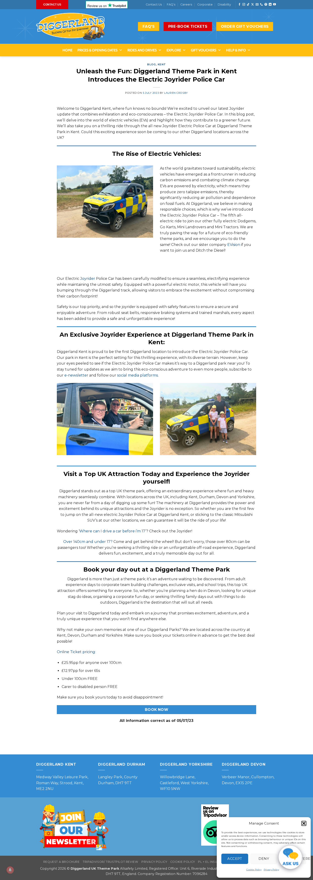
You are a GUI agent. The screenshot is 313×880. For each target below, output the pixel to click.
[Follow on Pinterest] (265, 4)
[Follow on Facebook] (239, 4)
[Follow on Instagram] (243, 4)
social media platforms (137, 375)
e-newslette (75, 375)
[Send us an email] (257, 4)
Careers (186, 4)
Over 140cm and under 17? (88, 541)
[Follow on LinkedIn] (270, 4)
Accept (234, 858)
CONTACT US (52, 4)
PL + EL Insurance (213, 862)
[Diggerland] (70, 26)
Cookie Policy (253, 869)
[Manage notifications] (10, 870)
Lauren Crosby (176, 92)
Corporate (205, 4)
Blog (151, 64)
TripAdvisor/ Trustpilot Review (110, 862)
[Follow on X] (252, 4)
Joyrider (87, 278)
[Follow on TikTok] (248, 4)
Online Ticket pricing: (76, 652)
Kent (162, 64)
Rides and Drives (142, 50)
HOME (67, 50)
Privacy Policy (271, 869)
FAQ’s (171, 4)
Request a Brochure (61, 862)
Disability (224, 4)
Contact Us (154, 4)
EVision (233, 244)
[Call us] (261, 4)
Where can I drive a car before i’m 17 (112, 531)
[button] (304, 823)
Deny (263, 858)
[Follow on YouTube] (274, 4)
